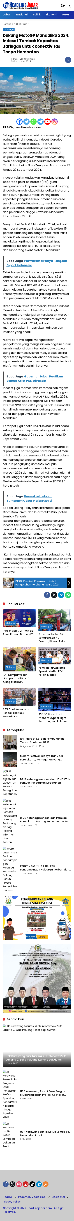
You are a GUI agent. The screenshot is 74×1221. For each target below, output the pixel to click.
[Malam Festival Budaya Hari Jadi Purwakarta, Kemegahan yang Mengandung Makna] (10, 759)
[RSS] (45, 1184)
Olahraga (9, 29)
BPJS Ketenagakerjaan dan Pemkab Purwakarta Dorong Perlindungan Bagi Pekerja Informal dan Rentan (45, 819)
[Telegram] (40, 121)
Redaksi (8, 1197)
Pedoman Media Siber (32, 1197)
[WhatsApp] (68, 595)
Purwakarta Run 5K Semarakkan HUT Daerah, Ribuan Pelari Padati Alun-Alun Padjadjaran (52, 638)
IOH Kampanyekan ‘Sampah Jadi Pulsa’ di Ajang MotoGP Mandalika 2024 (17, 678)
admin (14, 59)
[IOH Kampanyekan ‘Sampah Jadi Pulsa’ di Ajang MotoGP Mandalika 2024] (19, 659)
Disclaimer (58, 1197)
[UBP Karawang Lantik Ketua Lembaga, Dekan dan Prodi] (10, 1135)
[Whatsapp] (33, 121)
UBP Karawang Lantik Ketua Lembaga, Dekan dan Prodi (45, 1133)
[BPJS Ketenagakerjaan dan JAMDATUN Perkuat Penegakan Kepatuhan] (10, 783)
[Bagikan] (68, 60)
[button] (63, 5)
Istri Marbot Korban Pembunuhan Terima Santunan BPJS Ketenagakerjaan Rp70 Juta (42, 740)
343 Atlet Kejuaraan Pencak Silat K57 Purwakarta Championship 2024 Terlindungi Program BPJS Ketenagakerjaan (17, 713)
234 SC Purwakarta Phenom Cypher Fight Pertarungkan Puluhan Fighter (53, 718)
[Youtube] (47, 121)
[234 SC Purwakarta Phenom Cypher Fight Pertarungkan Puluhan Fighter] (54, 699)
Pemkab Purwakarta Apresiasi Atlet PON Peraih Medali (51, 671)
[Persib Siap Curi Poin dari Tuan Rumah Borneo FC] (19, 618)
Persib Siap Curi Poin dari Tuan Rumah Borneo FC (19, 632)
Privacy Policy (11, 1201)
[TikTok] (32, 1184)
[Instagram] (54, 121)
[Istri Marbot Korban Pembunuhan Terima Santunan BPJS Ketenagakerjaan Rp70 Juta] (10, 742)
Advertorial (46, 706)
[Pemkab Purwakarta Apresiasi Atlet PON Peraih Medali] (54, 655)
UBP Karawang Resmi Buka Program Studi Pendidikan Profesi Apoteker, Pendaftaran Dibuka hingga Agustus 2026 (44, 1093)
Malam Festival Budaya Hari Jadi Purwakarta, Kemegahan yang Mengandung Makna (41, 757)
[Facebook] (19, 121)
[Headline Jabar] (20, 5)
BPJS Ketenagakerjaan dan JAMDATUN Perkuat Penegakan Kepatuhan (45, 781)
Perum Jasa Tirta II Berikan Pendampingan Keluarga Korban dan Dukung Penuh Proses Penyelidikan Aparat (44, 867)
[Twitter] (26, 121)
